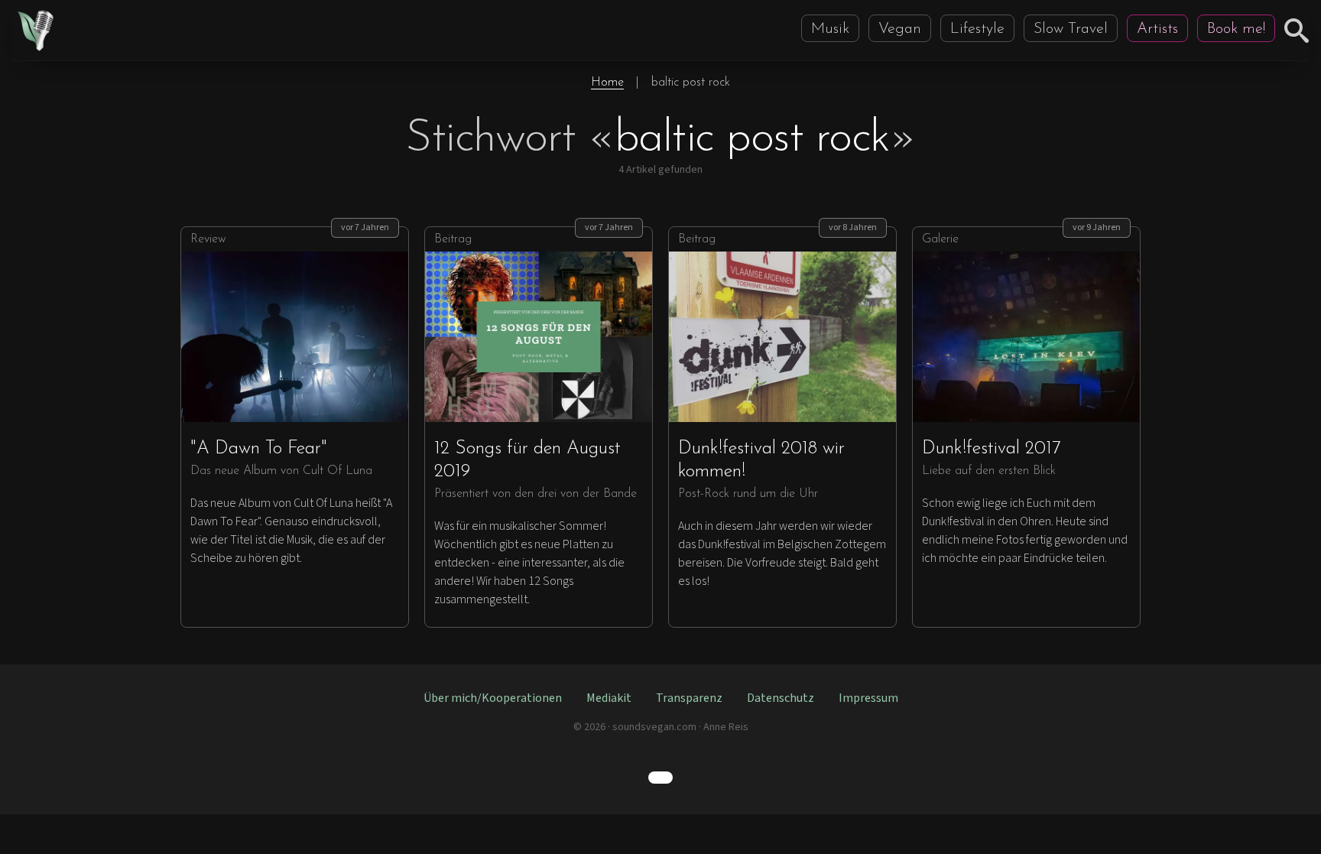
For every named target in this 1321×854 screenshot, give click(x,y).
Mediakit (608, 698)
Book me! (1236, 29)
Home (607, 82)
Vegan (899, 29)
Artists (1157, 29)
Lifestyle (977, 29)
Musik (830, 29)
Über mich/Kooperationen (493, 698)
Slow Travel (1071, 29)
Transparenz (689, 698)
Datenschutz (780, 698)
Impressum (868, 698)
